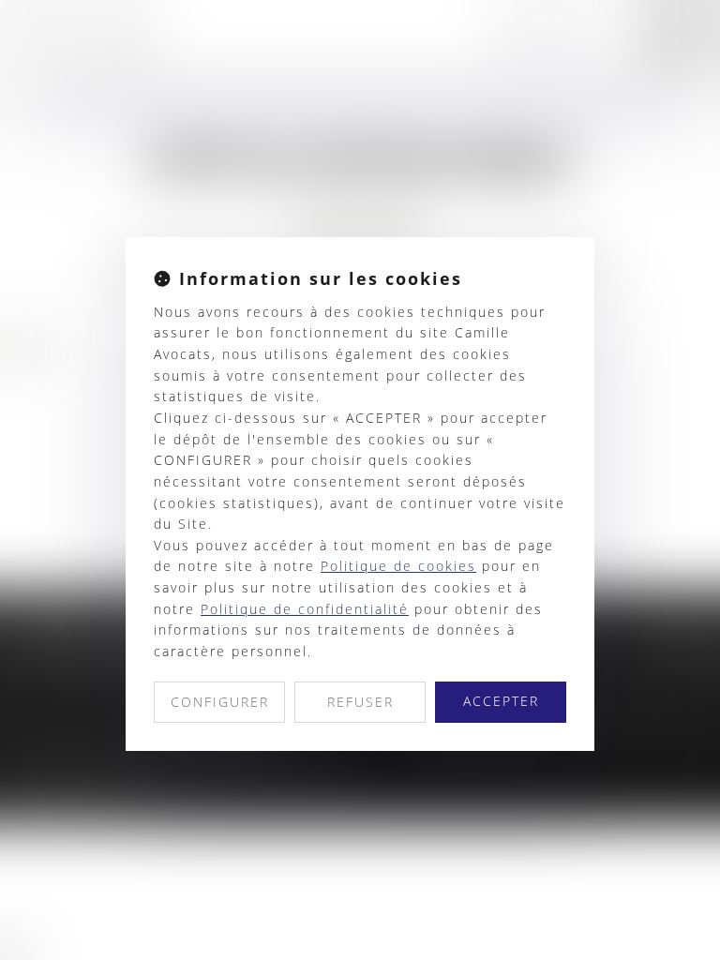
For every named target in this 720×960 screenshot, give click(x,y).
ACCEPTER (501, 701)
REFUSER (360, 702)
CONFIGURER (220, 702)
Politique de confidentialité (305, 609)
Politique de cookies (398, 566)
